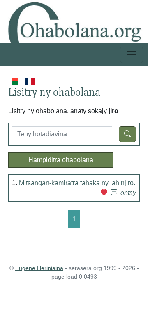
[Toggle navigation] (131, 55)
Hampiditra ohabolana (60, 159)
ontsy (128, 192)
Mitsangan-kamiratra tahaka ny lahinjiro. (77, 182)
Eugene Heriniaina (39, 268)
